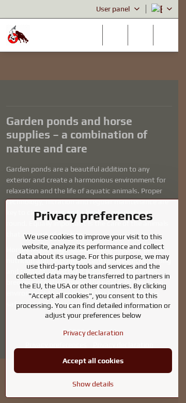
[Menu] (165, 35)
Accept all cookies (93, 361)
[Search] (115, 35)
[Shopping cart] (140, 35)
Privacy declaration (93, 333)
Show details (93, 384)
